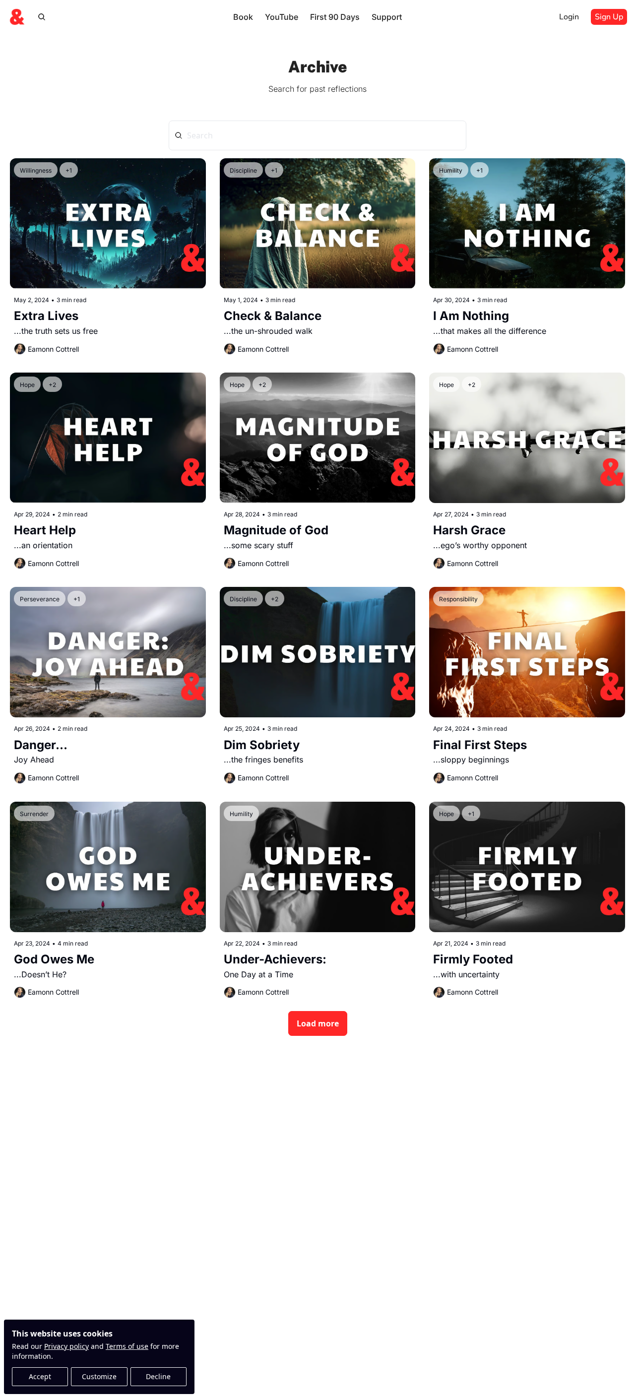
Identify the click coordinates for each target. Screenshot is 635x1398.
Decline (158, 1376)
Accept (40, 1376)
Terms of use (127, 1346)
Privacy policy (66, 1346)
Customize (99, 1376)
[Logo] (17, 17)
